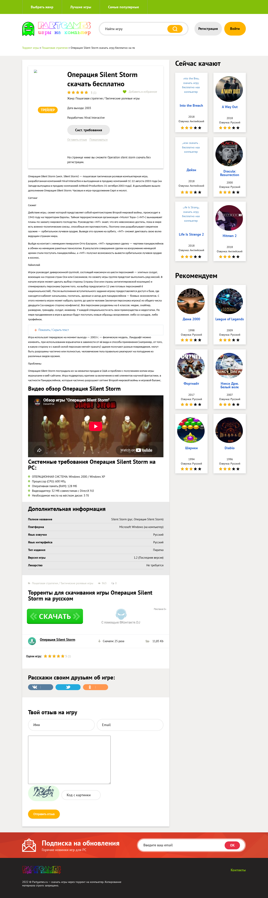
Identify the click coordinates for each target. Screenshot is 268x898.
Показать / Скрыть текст (53, 330)
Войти (235, 28)
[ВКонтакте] (40, 687)
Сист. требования (88, 130)
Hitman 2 (230, 236)
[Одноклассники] (95, 687)
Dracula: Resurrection (229, 173)
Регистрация (208, 28)
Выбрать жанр (42, 7)
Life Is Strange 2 (191, 235)
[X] (68, 687)
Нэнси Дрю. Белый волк (230, 385)
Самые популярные (123, 7)
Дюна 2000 (191, 319)
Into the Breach (191, 106)
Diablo (230, 448)
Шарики (191, 448)
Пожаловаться (98, 139)
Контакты (238, 870)
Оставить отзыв (77, 139)
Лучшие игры (80, 7)
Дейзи (191, 170)
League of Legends (229, 319)
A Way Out (230, 107)
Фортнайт (191, 384)
